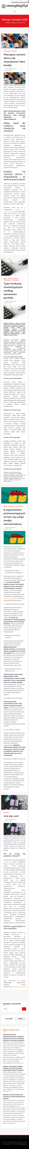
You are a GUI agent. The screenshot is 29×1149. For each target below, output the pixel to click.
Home (8, 22)
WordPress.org (22, 1143)
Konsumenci (15, 280)
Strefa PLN (13, 1030)
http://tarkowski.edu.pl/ (19, 986)
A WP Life (7, 1143)
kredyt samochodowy (11, 598)
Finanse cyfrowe (13, 278)
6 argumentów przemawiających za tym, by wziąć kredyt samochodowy (14, 517)
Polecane (14, 51)
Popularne (9, 1018)
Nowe (20, 1018)
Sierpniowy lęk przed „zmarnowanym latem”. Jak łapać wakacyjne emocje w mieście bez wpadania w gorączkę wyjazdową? (14, 1037)
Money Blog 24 (11, 68)
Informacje (7, 51)
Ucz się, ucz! (11, 816)
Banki (5, 278)
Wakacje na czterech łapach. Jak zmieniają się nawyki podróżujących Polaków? (14, 1096)
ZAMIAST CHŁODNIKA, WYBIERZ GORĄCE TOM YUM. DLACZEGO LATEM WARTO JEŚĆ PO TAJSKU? (13, 1068)
